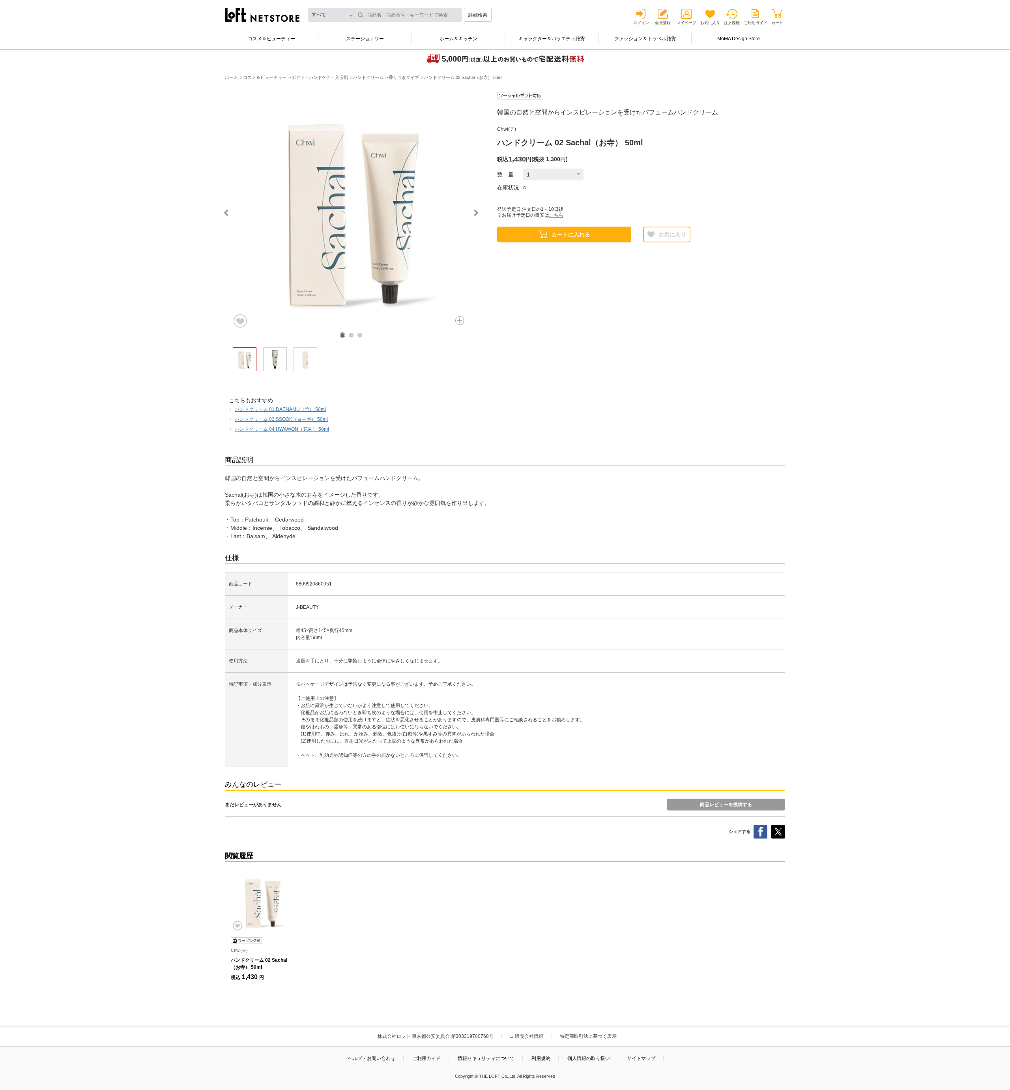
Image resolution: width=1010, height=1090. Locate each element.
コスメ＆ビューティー (271, 38)
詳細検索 (477, 15)
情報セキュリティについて (486, 1058)
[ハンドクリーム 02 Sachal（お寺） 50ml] (262, 901)
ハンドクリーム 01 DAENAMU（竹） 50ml (280, 409)
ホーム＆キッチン (458, 38)
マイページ (686, 23)
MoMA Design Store (738, 38)
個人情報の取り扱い (588, 1058)
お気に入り (710, 23)
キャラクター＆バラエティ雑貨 (551, 38)
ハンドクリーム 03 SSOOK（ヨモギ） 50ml (281, 419)
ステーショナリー (365, 38)
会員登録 (663, 23)
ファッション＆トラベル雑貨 (645, 38)
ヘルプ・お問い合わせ (371, 1058)
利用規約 (540, 1058)
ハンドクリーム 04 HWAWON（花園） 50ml (282, 429)
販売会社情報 (529, 1036)
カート (777, 23)
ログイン (641, 23)
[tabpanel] (351, 210)
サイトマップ (641, 1058)
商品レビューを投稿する (726, 804)
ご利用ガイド (755, 23)
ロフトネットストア (262, 15)
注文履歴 (732, 23)
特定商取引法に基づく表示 (588, 1036)
